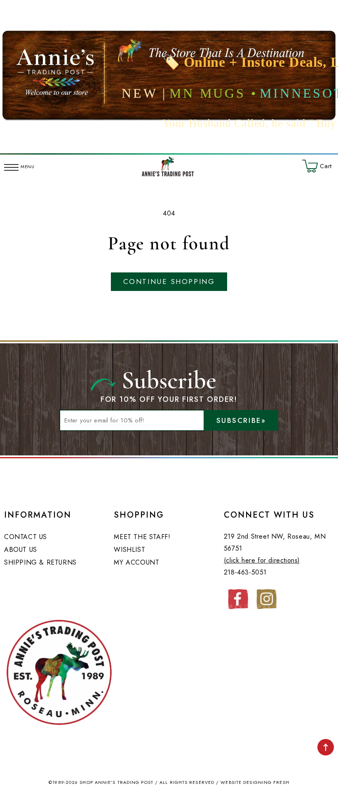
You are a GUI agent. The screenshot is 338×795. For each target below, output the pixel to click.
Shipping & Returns (40, 562)
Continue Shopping (169, 281)
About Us (20, 549)
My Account (136, 562)
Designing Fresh (266, 782)
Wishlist (129, 549)
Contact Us (25, 537)
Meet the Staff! (142, 537)
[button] (11, 166)
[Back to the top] (325, 747)
